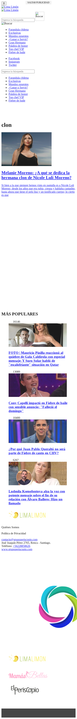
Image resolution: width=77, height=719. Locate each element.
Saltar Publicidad (38, 2)
